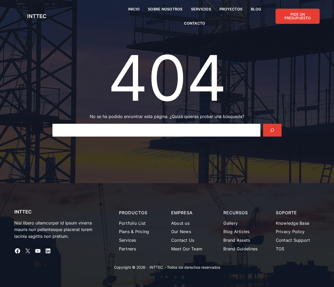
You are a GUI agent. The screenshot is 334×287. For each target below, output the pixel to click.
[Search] (272, 130)
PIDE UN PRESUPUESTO (297, 16)
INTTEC (36, 16)
